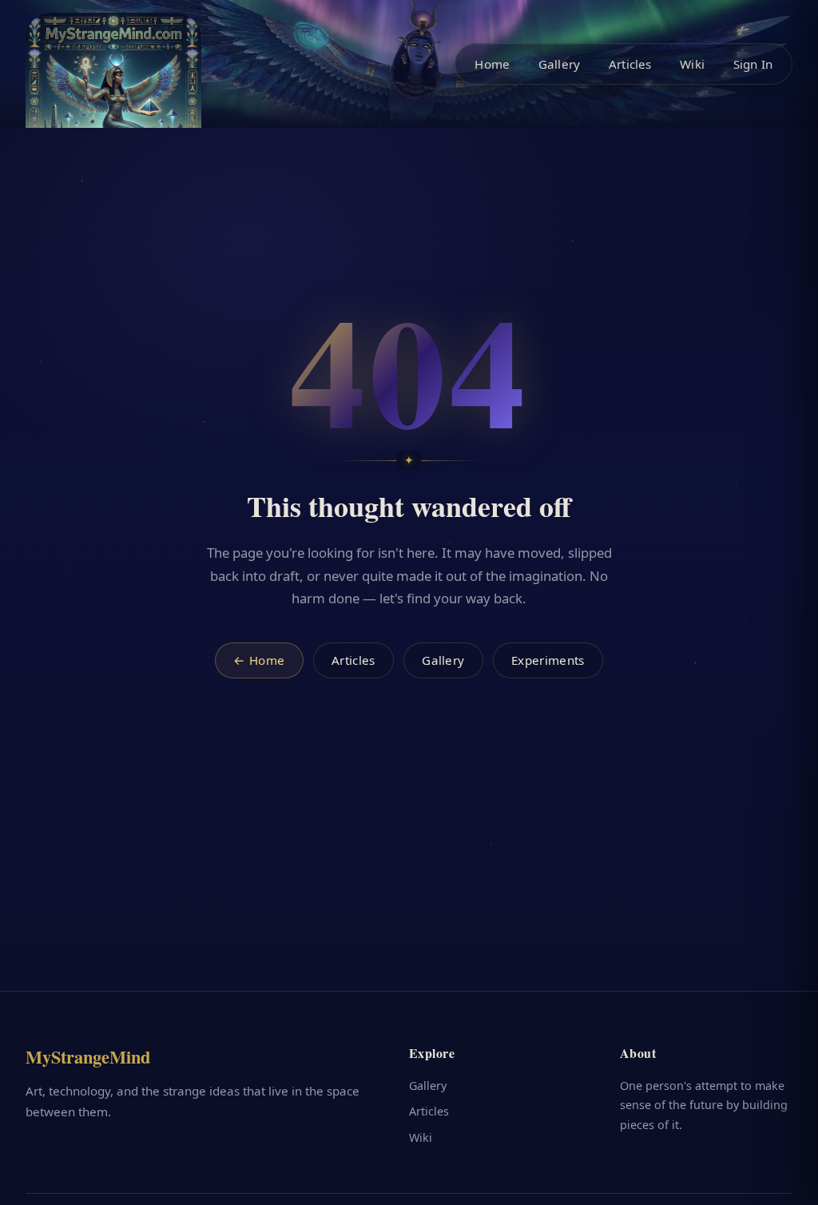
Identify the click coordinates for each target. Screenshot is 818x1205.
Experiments (547, 660)
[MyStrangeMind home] (113, 101)
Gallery (559, 64)
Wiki (692, 64)
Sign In (752, 64)
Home (492, 64)
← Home (258, 660)
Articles (630, 64)
